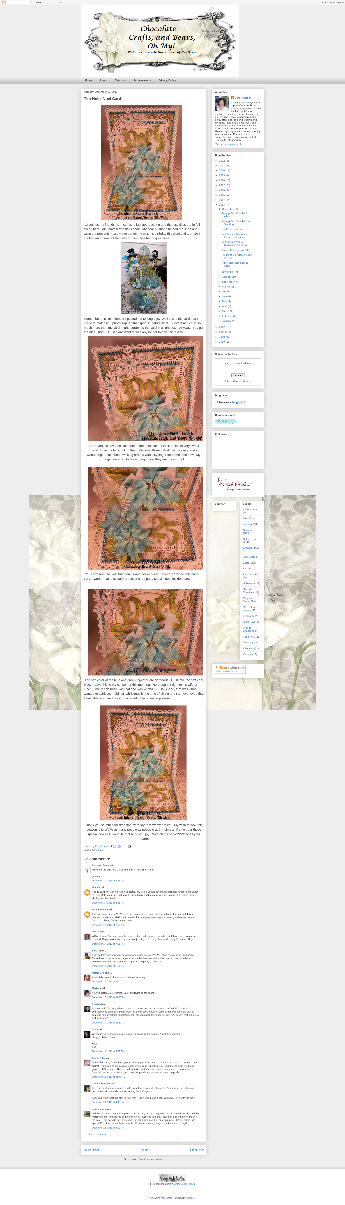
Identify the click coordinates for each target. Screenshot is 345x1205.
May (225, 301)
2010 (222, 336)
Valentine (248, 648)
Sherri (95, 1004)
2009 (222, 341)
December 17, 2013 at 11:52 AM (108, 1022)
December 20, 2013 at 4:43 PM (108, 1102)
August (226, 286)
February (227, 316)
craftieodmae (99, 909)
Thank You (249, 636)
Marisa (95, 988)
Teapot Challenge (248, 629)
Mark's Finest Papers (250, 609)
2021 (222, 165)
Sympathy (248, 615)
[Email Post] (129, 846)
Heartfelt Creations (248, 591)
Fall (245, 568)
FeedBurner (245, 381)
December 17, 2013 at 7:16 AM (108, 925)
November (228, 271)
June (225, 296)
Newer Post (91, 1149)
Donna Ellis (98, 1058)
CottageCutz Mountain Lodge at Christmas (234, 235)
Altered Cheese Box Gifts (235, 250)
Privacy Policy (167, 80)
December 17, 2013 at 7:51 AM (108, 943)
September (228, 281)
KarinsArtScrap (100, 865)
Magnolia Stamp (248, 600)
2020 (222, 170)
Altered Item (250, 509)
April (225, 306)
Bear (245, 518)
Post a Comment (97, 1134)
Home (88, 80)
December (228, 209)
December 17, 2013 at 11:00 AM (108, 981)
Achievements (142, 80)
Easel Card (249, 556)
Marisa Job (98, 972)
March (226, 311)
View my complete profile (229, 144)
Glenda (96, 887)
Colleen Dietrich (101, 1083)
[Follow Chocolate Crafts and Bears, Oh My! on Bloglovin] (230, 404)
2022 (222, 160)
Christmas (97, 850)
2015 (222, 195)
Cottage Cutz (250, 539)
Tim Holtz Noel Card (232, 229)
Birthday (247, 524)
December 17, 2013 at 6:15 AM (108, 902)
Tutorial (247, 642)
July (224, 291)
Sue (94, 1029)
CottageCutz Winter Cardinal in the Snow (234, 243)
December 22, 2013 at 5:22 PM (108, 1127)
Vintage (247, 654)
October (227, 276)
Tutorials (120, 80)
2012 (222, 327)
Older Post (197, 1149)
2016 (222, 190)
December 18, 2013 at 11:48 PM (108, 1077)
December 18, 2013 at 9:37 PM (108, 1051)
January (227, 320)
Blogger (190, 1198)
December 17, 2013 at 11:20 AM (108, 997)
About (103, 80)
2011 (222, 332)
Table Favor (249, 621)
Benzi (95, 950)
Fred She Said (251, 574)
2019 (222, 175)
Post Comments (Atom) (151, 1159)
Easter (246, 562)
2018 (222, 180)
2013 (222, 204)
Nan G (95, 931)
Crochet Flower (251, 547)
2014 (222, 199)
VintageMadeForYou (184, 1184)
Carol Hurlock (243, 97)
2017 (222, 185)
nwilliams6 (98, 1109)
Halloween (249, 583)
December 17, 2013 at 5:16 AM (108, 880)
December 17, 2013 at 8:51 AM (108, 966)
